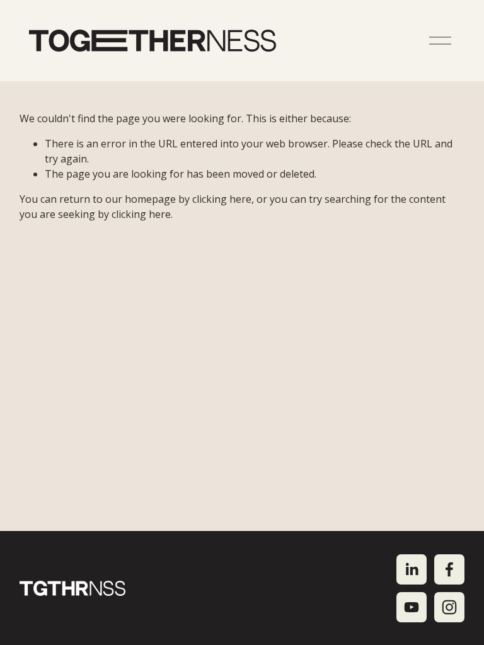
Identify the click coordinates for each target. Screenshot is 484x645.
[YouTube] (411, 607)
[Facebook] (449, 569)
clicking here (221, 199)
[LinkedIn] (411, 569)
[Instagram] (449, 607)
